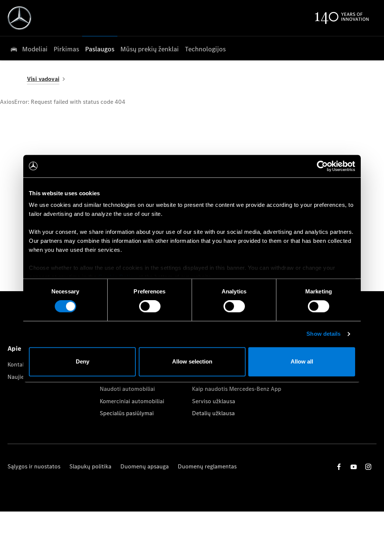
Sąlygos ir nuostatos (34, 466)
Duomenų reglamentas (207, 466)
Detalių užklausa (213, 413)
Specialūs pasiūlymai (127, 413)
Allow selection (192, 361)
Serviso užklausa (213, 401)
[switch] (149, 307)
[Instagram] (368, 466)
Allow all (302, 361)
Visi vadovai (43, 79)
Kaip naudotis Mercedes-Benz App (236, 389)
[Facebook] (339, 466)
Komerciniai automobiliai (132, 401)
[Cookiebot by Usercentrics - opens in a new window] (322, 166)
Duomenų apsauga (144, 466)
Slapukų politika (90, 466)
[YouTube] (353, 466)
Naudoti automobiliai (127, 389)
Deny (82, 361)
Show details (323, 334)
